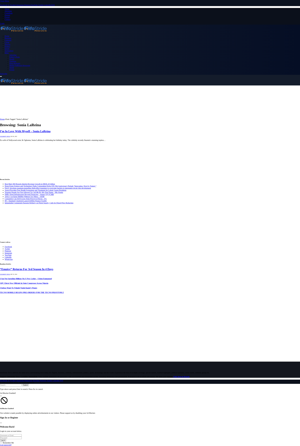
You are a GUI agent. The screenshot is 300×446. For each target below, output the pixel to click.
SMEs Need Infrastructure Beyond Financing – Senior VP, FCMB (29, 194)
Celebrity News (5, 136)
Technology (9, 51)
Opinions (12, 61)
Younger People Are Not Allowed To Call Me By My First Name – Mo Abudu (34, 192)
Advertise (8, 11)
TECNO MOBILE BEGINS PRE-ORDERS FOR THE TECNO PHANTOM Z (32, 292)
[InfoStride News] (23, 32)
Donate (7, 15)
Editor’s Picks (14, 57)
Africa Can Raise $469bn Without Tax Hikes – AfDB (24, 197)
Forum (7, 17)
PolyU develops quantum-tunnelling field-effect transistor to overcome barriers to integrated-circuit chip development (48, 188)
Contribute (9, 13)
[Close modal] (1, 422)
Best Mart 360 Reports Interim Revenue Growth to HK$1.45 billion (30, 184)
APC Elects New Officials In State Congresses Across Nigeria (24, 283)
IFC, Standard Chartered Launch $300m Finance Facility (26, 201)
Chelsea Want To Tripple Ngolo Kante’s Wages (18, 288)
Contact (7, 19)
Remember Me (8, 443)
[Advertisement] (70, 101)
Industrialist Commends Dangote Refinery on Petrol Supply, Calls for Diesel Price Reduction (39, 203)
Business (8, 38)
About (7, 9)
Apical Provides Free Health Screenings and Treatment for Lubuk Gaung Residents (35, 190)
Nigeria (7, 44)
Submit (25, 385)
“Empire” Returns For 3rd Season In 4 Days (26, 269)
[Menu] (1, 76)
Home (7, 36)
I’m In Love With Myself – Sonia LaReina (25, 131)
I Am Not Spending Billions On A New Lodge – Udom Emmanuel (26, 279)
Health (11, 59)
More (7, 53)
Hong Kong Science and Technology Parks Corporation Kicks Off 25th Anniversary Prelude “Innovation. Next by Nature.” (50, 186)
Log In (3, 440)
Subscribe (3, 74)
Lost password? (6, 445)
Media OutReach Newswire (19, 65)
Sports (7, 49)
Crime (7, 42)
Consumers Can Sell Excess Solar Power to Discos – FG (26, 199)
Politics (7, 47)
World (11, 68)
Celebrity (8, 40)
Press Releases (14, 63)
